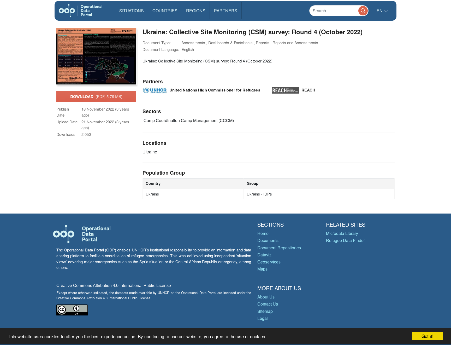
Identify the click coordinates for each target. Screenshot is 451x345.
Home (263, 233)
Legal (262, 318)
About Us (266, 297)
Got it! (428, 336)
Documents (267, 240)
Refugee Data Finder (345, 240)
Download (96, 96)
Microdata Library (342, 233)
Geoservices (269, 262)
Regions (195, 11)
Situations (131, 11)
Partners (225, 11)
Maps (262, 269)
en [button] (380, 11)
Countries (164, 11)
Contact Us (267, 304)
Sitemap (265, 311)
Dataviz (264, 255)
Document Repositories (279, 248)
